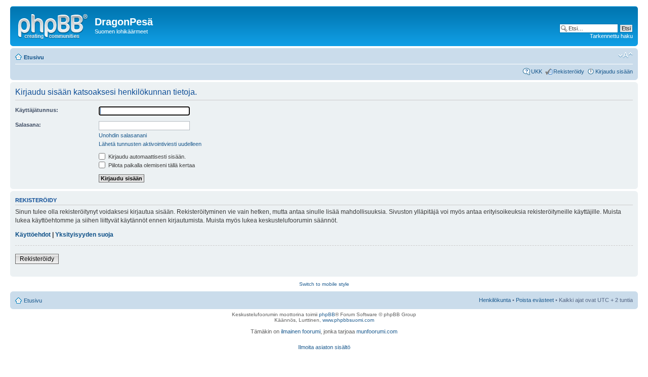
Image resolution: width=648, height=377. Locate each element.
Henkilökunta (495, 300)
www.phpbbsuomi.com (348, 320)
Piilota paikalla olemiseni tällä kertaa (151, 165)
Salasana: (28, 125)
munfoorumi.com (376, 331)
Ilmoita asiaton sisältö (324, 347)
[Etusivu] (54, 25)
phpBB (327, 314)
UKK (536, 71)
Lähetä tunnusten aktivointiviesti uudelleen (150, 144)
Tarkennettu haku (611, 36)
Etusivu (34, 57)
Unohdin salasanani (123, 135)
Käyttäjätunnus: (36, 110)
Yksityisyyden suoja (84, 234)
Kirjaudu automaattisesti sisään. (146, 157)
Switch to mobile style (324, 284)
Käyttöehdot (33, 234)
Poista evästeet (535, 300)
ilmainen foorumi (300, 331)
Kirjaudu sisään (614, 71)
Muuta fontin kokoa (625, 55)
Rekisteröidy (568, 71)
